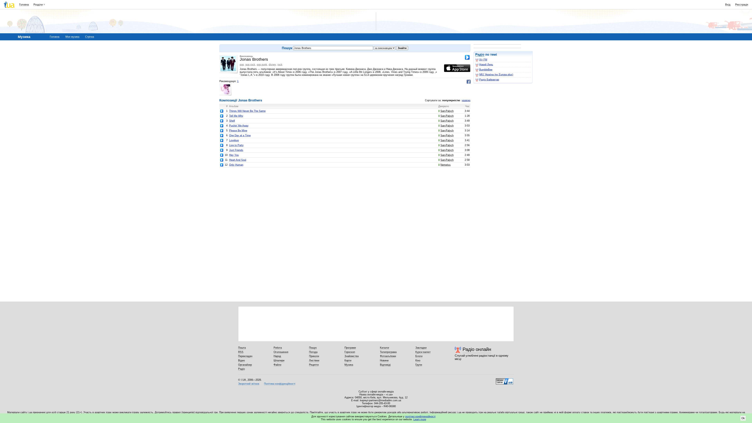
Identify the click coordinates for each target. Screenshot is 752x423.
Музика (348, 364)
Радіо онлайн (477, 349)
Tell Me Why (236, 115)
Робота (278, 347)
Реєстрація (741, 4)
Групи (418, 364)
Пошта (242, 347)
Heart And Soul (237, 159)
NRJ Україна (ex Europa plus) (496, 74)
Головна (24, 4)
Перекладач (245, 356)
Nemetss (445, 164)
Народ (277, 356)
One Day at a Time (240, 135)
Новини (384, 360)
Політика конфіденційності (279, 383)
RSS (240, 352)
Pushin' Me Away (239, 125)
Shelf (232, 120)
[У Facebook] (469, 82)
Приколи (314, 356)
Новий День (486, 64)
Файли (277, 364)
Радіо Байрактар (489, 79)
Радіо (479, 54)
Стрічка (89, 36)
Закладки (421, 347)
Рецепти (314, 364)
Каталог (384, 347)
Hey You (234, 155)
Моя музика (72, 36)
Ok (743, 418)
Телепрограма (388, 352)
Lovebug (234, 140)
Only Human (236, 164)
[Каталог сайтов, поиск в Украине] (504, 379)
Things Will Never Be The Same (247, 110)
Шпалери (279, 360)
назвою (466, 100)
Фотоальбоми (388, 356)
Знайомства (351, 356)
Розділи (38, 4)
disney (272, 64)
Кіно (417, 360)
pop (242, 64)
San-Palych (447, 110)
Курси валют (423, 352)
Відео (241, 360)
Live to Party (236, 145)
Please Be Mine (238, 130)
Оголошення (281, 352)
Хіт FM (483, 59)
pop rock (250, 64)
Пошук (313, 347)
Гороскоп (349, 352)
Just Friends (236, 150)
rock (279, 64)
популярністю (451, 100)
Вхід (727, 4)
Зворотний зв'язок (248, 383)
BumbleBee (485, 69)
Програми (350, 347)
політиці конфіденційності (420, 416)
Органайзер (245, 364)
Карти (347, 360)
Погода (313, 352)
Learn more (419, 419)
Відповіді (385, 364)
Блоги (418, 356)
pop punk (262, 64)
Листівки (314, 360)
